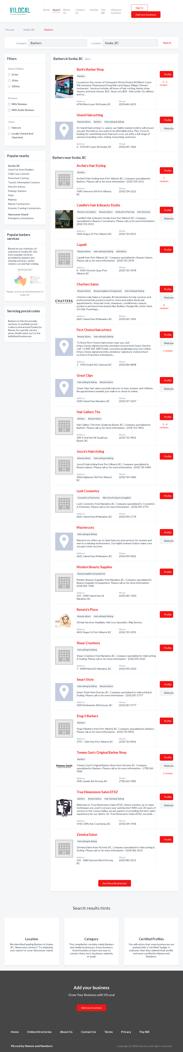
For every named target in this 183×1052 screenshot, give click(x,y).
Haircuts (16, 127)
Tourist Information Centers (24, 182)
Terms (108, 1031)
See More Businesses (115, 883)
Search (56, 9)
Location (96, 43)
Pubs (11, 195)
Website (168, 128)
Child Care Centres (18, 173)
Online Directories (39, 1031)
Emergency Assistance (21, 218)
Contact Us (80, 11)
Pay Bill (103, 11)
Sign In (139, 7)
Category (21, 43)
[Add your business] (91, 1003)
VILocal (9, 29)
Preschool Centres (18, 178)
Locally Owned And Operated (22, 135)
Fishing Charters (17, 190)
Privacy (126, 1031)
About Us (66, 11)
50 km (15, 80)
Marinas (12, 199)
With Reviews (19, 104)
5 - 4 (164, 426)
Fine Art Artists (16, 186)
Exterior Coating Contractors (24, 208)
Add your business (116, 11)
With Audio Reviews (23, 109)
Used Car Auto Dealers (21, 169)
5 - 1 (163, 83)
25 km (15, 74)
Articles (94, 9)
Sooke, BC (29, 29)
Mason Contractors (19, 203)
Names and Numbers (39, 1046)
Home (46, 9)
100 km (16, 86)
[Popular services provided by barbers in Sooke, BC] (25, 277)
